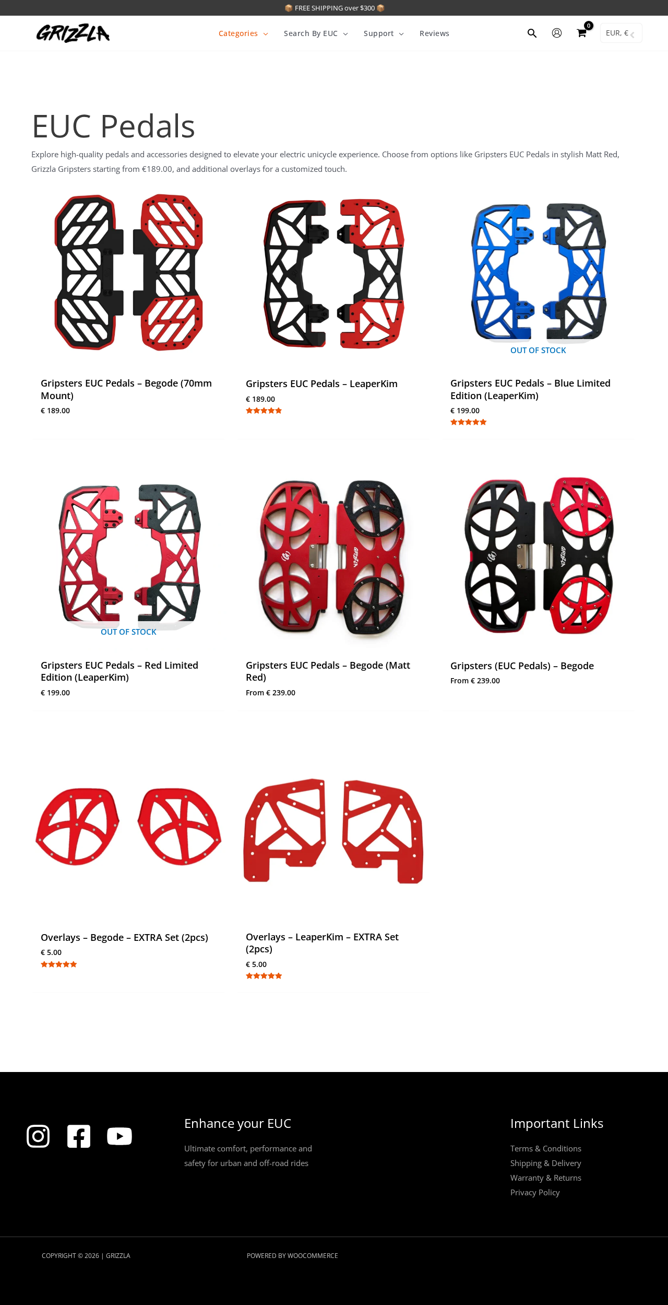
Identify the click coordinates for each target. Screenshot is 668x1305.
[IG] (38, 1136)
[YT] (119, 1136)
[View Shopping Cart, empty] (581, 33)
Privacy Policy (535, 1192)
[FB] (79, 1136)
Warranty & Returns (545, 1177)
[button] (263, 33)
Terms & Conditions (545, 1148)
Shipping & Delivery (545, 1163)
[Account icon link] (557, 33)
